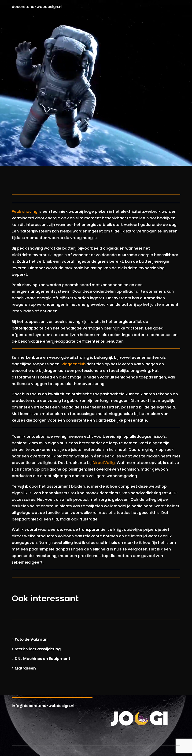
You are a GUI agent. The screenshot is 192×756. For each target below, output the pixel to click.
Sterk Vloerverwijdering (38, 649)
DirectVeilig (103, 462)
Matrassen (25, 668)
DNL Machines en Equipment (42, 658)
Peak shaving (24, 211)
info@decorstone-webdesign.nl (43, 705)
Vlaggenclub (73, 364)
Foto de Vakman (31, 639)
